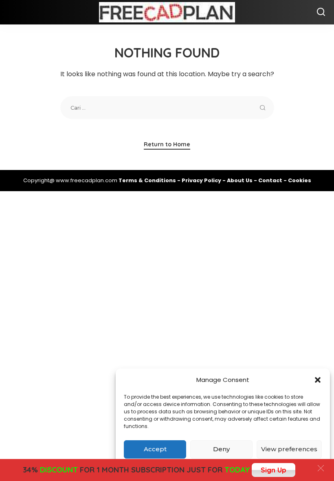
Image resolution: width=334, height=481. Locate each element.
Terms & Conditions (148, 180)
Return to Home (167, 144)
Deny (221, 449)
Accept (155, 449)
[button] (318, 380)
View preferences (289, 449)
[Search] (321, 12)
